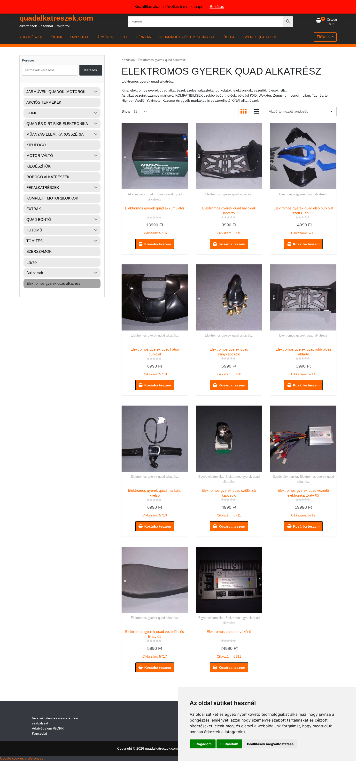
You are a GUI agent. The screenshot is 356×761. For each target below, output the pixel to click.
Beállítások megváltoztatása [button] (270, 744)
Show (126, 111)
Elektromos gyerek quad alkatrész (229, 194)
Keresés (28, 60)
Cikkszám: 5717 (154, 644)
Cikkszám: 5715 (228, 220)
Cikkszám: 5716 (154, 220)
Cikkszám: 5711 (228, 502)
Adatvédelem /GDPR (48, 728)
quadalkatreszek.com (56, 18)
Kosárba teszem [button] (157, 244)
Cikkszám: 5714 (303, 361)
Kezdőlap (128, 60)
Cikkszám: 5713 (154, 502)
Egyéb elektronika (211, 476)
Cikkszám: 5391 (229, 644)
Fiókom (324, 37)
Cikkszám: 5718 (155, 361)
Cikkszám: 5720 (228, 361)
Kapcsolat (39, 733)
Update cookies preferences (21, 758)
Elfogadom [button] (202, 744)
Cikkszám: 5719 (303, 220)
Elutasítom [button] (229, 744)
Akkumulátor (137, 194)
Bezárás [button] (217, 7)
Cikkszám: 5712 (303, 502)
